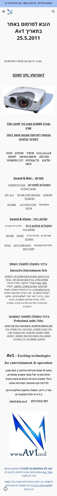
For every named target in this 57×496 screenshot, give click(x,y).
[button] (3, 11)
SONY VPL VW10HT (29, 75)
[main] (28, 31)
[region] (28, 3)
